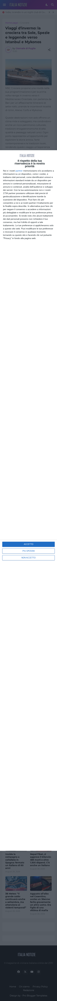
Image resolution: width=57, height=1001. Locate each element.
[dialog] (28, 500)
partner (19, 171)
